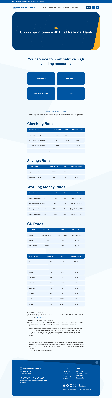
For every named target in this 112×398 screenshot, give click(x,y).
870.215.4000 (28, 371)
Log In (88, 7)
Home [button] (59, 7)
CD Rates (70, 93)
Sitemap (65, 378)
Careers (65, 374)
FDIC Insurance (41, 317)
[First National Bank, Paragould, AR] (24, 8)
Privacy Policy (80, 371)
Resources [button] (66, 7)
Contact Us (66, 371)
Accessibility (67, 376)
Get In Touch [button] (74, 7)
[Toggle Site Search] (93, 7)
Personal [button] (45, 7)
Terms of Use (80, 378)
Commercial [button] (52, 7)
